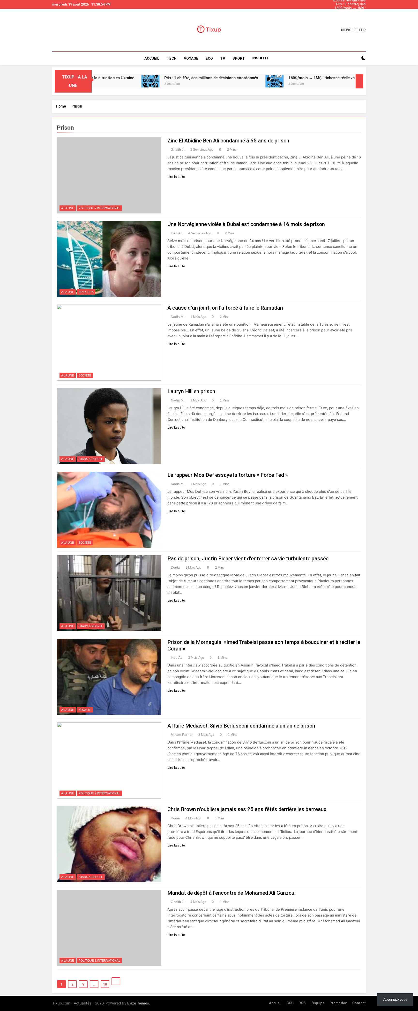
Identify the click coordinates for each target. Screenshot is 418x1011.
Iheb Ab (176, 233)
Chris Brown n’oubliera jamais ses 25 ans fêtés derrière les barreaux (246, 809)
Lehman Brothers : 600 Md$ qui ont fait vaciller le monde (345, 12)
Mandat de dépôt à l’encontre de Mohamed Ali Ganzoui (231, 893)
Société (85, 375)
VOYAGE (191, 58)
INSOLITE (260, 58)
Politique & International (99, 208)
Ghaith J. (178, 149)
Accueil (151, 58)
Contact (359, 1003)
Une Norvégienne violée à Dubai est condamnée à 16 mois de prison (246, 224)
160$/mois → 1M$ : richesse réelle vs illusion (346, 8)
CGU (290, 1003)
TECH (172, 58)
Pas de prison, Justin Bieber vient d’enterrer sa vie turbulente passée (247, 559)
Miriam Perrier (182, 735)
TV (222, 58)
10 (105, 984)
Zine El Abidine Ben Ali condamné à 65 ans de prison (228, 141)
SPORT (238, 58)
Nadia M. (178, 317)
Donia (175, 567)
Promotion (338, 1003)
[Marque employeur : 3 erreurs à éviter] (344, 81)
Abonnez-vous (395, 999)
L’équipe (318, 1003)
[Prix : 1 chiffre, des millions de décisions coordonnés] (110, 81)
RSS (302, 1003)
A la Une (67, 208)
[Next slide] (363, 3)
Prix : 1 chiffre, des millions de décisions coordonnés (349, 4)
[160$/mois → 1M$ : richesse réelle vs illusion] (234, 81)
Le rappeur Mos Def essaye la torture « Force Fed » (227, 475)
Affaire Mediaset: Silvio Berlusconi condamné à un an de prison (241, 726)
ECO (209, 58)
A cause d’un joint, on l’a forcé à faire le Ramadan (225, 308)
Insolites (86, 292)
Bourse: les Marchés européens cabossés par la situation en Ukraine (346, 16)
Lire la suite (176, 177)
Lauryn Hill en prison (191, 391)
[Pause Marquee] (359, 81)
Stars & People (91, 459)
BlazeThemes (138, 1003)
